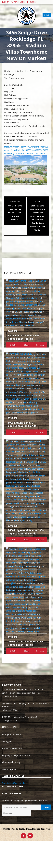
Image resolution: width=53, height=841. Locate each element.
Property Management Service (16, 755)
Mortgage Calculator (11, 734)
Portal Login (19, 1)
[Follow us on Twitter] (30, 835)
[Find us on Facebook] (23, 835)
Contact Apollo (9, 769)
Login (6, 1)
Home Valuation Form (12, 748)
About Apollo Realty (11, 762)
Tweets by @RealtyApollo (13, 783)
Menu (47, 15)
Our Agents (7, 741)
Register (32, 1)
